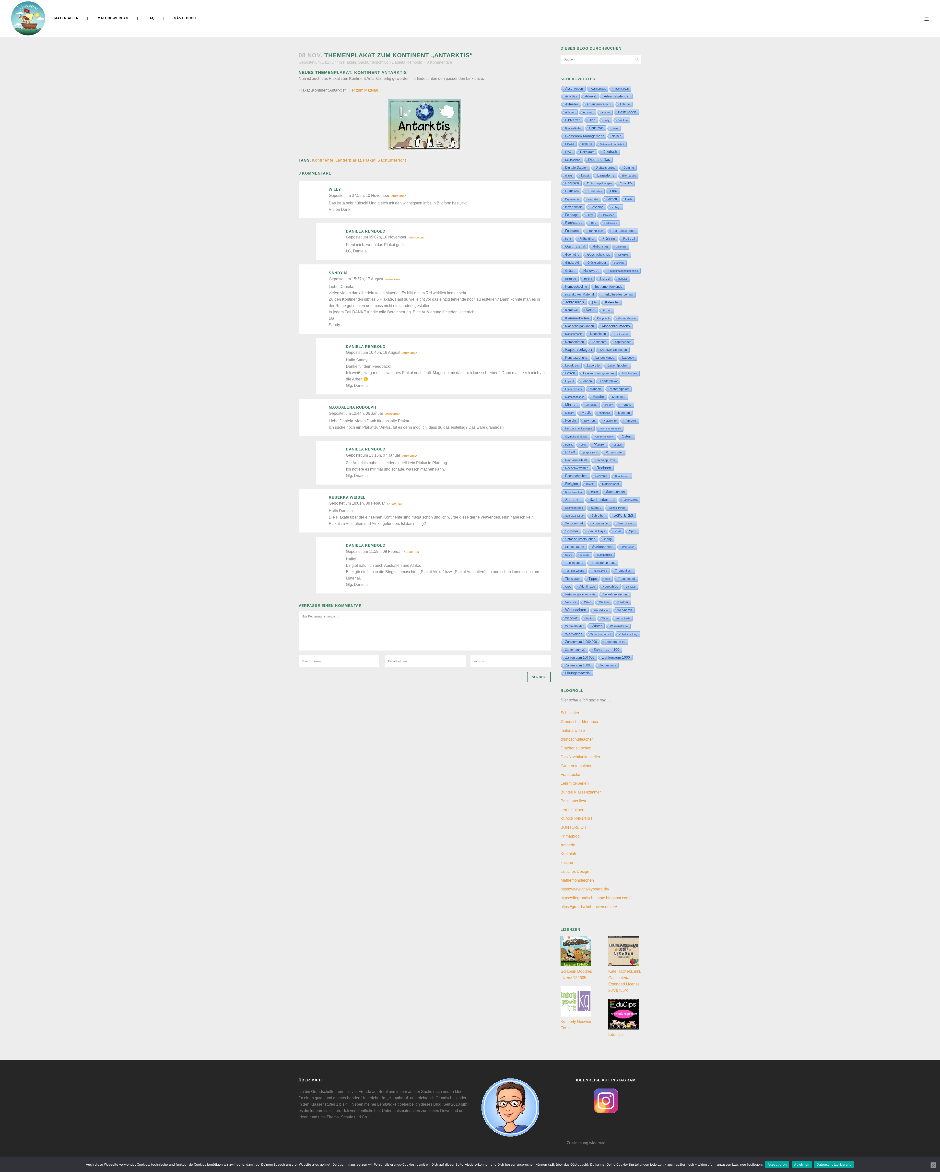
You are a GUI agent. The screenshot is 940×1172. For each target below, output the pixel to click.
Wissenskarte (619, 626)
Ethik (614, 191)
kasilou (567, 863)
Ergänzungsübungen (599, 183)
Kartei (590, 310)
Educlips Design (575, 871)
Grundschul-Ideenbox (579, 722)
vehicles (631, 586)
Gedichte (621, 246)
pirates (618, 444)
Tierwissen (572, 578)
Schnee (596, 507)
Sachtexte (573, 500)
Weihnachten (575, 610)
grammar (619, 262)
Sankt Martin (630, 499)
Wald (587, 602)
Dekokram (587, 152)
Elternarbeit (629, 175)
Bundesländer (573, 128)
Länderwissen (573, 389)
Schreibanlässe (574, 515)
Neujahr (570, 420)
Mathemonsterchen (577, 880)
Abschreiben (574, 88)
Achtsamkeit (598, 88)
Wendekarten (601, 610)
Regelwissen (622, 476)
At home (570, 112)
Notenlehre (610, 420)
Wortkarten (573, 634)
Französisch (596, 231)
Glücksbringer (597, 262)
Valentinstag (587, 586)
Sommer (571, 531)
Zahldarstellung (628, 634)
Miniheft (571, 404)
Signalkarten (600, 523)
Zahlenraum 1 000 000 (581, 642)
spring (607, 539)
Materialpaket (619, 389)
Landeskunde (604, 357)
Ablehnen (801, 1164)
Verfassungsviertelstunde (580, 594)
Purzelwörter (614, 452)
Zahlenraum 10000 (578, 665)
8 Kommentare (439, 62)
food (593, 223)
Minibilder (618, 396)
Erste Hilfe (626, 183)
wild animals (623, 618)
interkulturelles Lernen (617, 294)
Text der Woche (574, 570)
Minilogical (591, 404)
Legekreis (572, 365)
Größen (570, 270)
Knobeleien (598, 334)
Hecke (588, 278)
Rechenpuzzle (605, 460)
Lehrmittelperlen (575, 783)
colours (587, 144)
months (626, 404)
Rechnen (604, 468)
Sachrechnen (615, 492)
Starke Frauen (574, 547)
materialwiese (573, 730)
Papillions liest (573, 801)
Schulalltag (623, 515)
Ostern (627, 436)
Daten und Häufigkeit (612, 144)
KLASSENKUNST (577, 819)
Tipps (592, 578)
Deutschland (572, 159)
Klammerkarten (577, 318)
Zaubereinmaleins (576, 766)
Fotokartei (572, 231)
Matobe (598, 397)
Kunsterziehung (576, 357)
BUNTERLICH (573, 827)
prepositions (590, 452)
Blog (592, 120)
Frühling (608, 238)
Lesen (570, 373)
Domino (628, 167)
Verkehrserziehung (616, 594)
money (609, 404)
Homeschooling (576, 286)
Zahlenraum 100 (606, 649)
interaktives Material (579, 294)
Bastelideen (627, 112)
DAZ (568, 152)
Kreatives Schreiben (613, 350)
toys (607, 578)
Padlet (569, 444)
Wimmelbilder (574, 626)
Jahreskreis (574, 302)
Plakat (369, 160)
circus (615, 128)
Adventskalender (617, 96)
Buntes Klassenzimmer (581, 792)
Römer (594, 491)
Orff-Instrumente (604, 436)
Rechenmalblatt (576, 460)
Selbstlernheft (574, 523)
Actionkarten (621, 88)
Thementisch (623, 570)
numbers (630, 420)
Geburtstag (600, 246)
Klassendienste (627, 318)
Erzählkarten (594, 191)
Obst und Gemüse (610, 428)
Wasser (604, 602)
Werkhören (624, 610)
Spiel (617, 531)
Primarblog (570, 836)
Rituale (590, 484)
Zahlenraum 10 (615, 642)
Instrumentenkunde (608, 286)
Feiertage (571, 215)
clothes (616, 136)
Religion (571, 484)
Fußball (629, 238)
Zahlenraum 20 (575, 649)
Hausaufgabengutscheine (623, 270)
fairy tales (593, 199)
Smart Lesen (625, 523)
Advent (590, 96)
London (587, 381)
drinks (569, 175)
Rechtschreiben (576, 476)
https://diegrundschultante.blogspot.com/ (595, 898)
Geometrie (572, 254)
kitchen (607, 310)
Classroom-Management (584, 136)
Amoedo (568, 845)
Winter (597, 626)
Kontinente (322, 160)
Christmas (596, 128)
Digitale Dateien (576, 167)
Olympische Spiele (576, 436)
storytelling (628, 546)
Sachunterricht (370, 62)
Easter (585, 175)
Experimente (572, 199)
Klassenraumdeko (616, 326)
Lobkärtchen (629, 373)
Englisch (572, 183)
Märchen (624, 412)
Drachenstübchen (576, 748)
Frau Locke (570, 774)
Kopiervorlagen (578, 349)
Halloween (591, 270)
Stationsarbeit (602, 547)
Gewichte (623, 254)
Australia (588, 112)
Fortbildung (610, 223)
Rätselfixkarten (573, 492)
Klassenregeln (573, 333)
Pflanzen (600, 444)
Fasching (596, 207)
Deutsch (610, 152)
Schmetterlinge (574, 507)
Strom (568, 555)
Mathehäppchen (574, 396)
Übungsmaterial (577, 673)
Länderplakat (348, 160)
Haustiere (570, 278)
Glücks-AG (572, 262)
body (607, 120)
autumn (605, 112)
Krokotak (568, 854)
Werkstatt (571, 618)
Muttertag (604, 412)
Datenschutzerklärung (834, 1164)
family (628, 199)
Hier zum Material (363, 90)
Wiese (604, 618)
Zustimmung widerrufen (587, 1143)
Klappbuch (603, 318)
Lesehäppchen (618, 365)
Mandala (596, 389)
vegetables (610, 586)
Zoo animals (607, 665)
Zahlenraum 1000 (616, 657)
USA (568, 586)
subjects (584, 555)
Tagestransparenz (603, 563)
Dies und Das (599, 159)
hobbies (623, 278)
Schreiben (598, 515)
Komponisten (574, 342)
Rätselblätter (610, 484)
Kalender (612, 302)
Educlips (615, 1034)
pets (583, 444)
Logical (569, 381)
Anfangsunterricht (599, 104)
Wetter (589, 618)
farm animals (573, 207)
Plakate (349, 62)
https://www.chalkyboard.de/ (585, 889)
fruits (568, 238)
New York (590, 420)
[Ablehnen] (933, 1165)
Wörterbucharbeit (600, 634)
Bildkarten (573, 120)
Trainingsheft (626, 578)
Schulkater (570, 713)
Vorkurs (570, 602)
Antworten (399, 196)
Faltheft (611, 199)
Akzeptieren (777, 1164)
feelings (616, 207)
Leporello (593, 365)
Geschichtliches (598, 254)
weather (622, 602)
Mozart (569, 412)
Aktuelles (571, 104)
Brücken (623, 120)
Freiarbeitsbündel (623, 231)
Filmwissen (607, 214)
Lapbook (628, 357)
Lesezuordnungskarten (598, 373)
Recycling (601, 475)
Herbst (605, 278)
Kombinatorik (621, 334)
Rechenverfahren (576, 468)
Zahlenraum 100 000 (579, 657)
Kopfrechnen (623, 342)
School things (617, 507)
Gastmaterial (575, 246)
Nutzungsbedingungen (578, 428)
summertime (604, 554)
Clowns (569, 143)
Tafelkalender (574, 562)
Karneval (571, 310)
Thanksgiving (599, 570)
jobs (594, 302)
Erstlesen (572, 191)
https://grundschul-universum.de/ (589, 907)
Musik (586, 412)
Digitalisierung (605, 167)
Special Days (596, 531)
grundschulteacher (577, 739)
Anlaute (625, 104)
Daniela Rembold (407, 62)
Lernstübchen (572, 810)
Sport (632, 531)
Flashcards (573, 223)
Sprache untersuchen (580, 539)
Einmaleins (605, 175)
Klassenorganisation (579, 326)
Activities (571, 96)
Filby (590, 215)
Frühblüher (587, 238)
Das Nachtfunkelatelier (580, 757)
